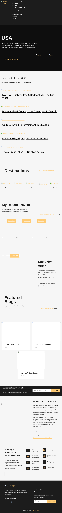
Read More (11, 221)
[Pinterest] (11, 502)
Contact (17, 10)
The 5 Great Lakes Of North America (23, 152)
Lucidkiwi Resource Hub (21, 7)
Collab (16, 9)
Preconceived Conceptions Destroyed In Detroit (29, 111)
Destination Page (19, 1)
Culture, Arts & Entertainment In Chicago (25, 124)
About (16, 3)
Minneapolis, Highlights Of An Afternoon (25, 138)
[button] (35, 12)
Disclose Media (35, 510)
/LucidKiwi (42, 285)
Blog (16, 5)
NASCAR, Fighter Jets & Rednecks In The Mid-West (29, 96)
